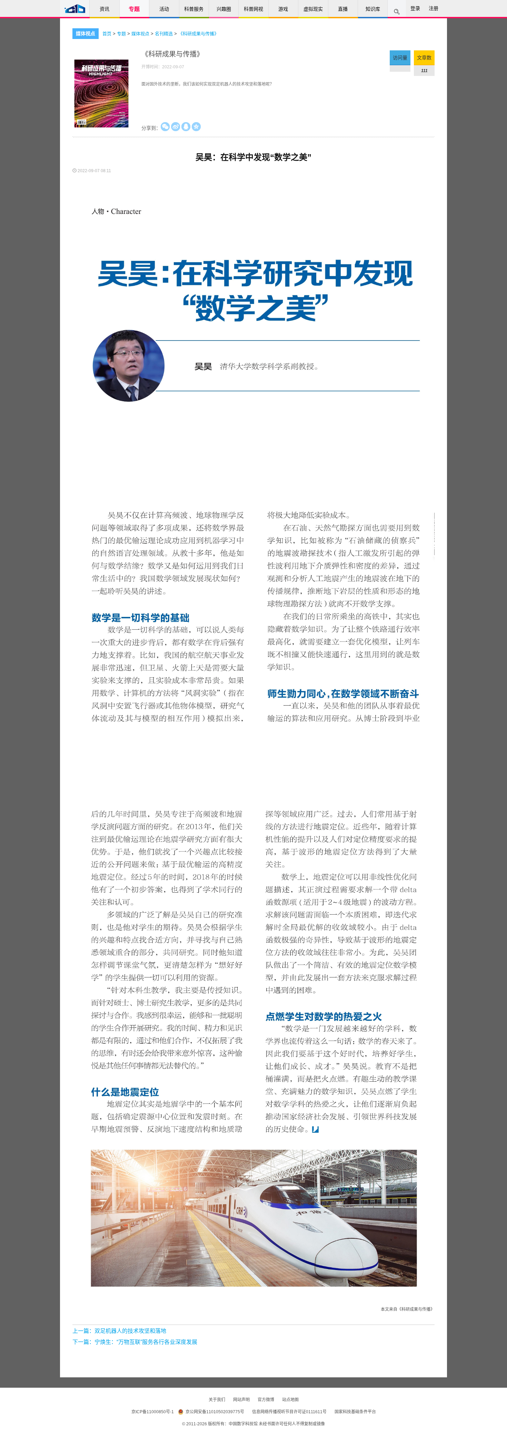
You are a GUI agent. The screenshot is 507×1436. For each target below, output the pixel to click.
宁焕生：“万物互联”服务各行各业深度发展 (146, 1342)
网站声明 (242, 1399)
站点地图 (290, 1399)
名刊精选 (164, 33)
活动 (164, 9)
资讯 (104, 9)
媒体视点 (85, 33)
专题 (134, 9)
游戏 (283, 9)
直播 (343, 9)
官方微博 (266, 1399)
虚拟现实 (313, 9)
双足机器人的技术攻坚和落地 (130, 1331)
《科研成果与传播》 (198, 33)
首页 (107, 33)
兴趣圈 (224, 9)
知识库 (373, 9)
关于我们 (217, 1399)
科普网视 (253, 9)
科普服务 (193, 9)
